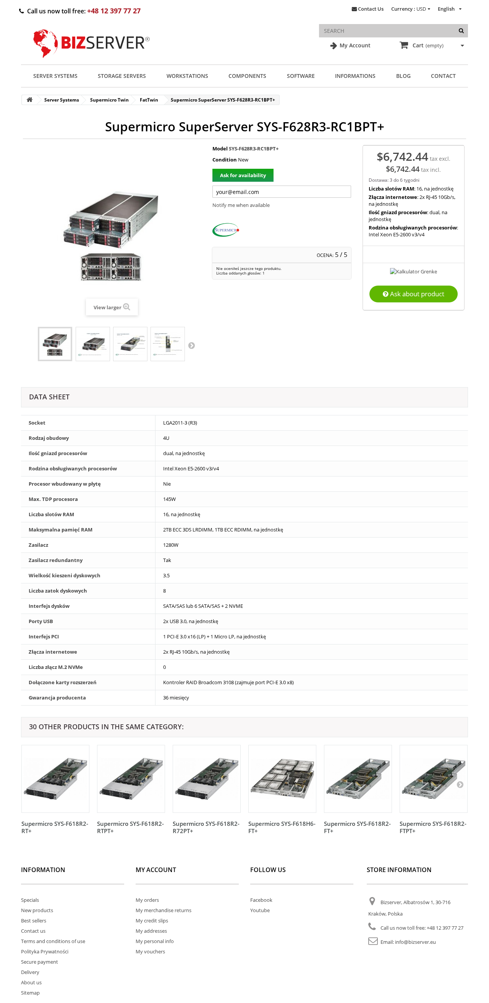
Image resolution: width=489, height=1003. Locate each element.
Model (220, 148)
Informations (355, 75)
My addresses (151, 930)
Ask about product (416, 293)
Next (191, 345)
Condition (224, 159)
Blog (403, 75)
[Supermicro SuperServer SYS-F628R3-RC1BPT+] (55, 344)
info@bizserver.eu (415, 941)
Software (301, 75)
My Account (354, 45)
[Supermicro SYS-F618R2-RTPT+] (131, 779)
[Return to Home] (29, 100)
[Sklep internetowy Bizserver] (91, 61)
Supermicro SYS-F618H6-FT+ (282, 827)
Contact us (33, 930)
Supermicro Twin (109, 100)
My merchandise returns (163, 910)
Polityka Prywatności (44, 951)
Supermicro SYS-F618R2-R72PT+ (206, 827)
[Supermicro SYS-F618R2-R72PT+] (207, 779)
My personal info (155, 941)
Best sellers (33, 920)
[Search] (461, 30)
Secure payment (39, 961)
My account (156, 870)
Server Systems (55, 75)
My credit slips (152, 920)
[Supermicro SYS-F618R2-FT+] (358, 779)
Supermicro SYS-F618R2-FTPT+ (433, 827)
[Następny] (460, 784)
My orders (147, 899)
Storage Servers (122, 75)
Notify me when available (241, 205)
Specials (30, 899)
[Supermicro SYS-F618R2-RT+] (55, 779)
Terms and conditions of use (53, 941)
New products (37, 910)
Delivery (30, 972)
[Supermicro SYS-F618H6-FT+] (282, 779)
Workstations (187, 75)
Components (247, 75)
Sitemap (30, 992)
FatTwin (149, 100)
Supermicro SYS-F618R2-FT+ (357, 827)
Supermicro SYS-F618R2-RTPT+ (130, 827)
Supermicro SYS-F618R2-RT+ (54, 827)
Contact (443, 75)
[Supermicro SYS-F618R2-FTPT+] (434, 779)
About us (31, 982)
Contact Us (371, 8)
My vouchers (150, 951)
